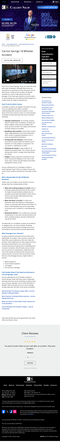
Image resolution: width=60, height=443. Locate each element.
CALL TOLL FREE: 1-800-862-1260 (12, 60)
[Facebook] (3, 411)
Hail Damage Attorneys (48, 137)
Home (4, 2)
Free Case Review (47, 49)
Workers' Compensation (49, 126)
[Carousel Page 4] (32, 357)
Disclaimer (29, 385)
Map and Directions (29, 391)
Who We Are (27, 2)
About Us (11, 385)
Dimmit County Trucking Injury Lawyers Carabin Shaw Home (16, 7)
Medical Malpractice (47, 118)
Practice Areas (15, 2)
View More (30, 363)
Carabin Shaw (16, 436)
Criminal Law (45, 131)
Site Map (46, 385)
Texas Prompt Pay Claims (49, 155)
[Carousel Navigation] (30, 357)
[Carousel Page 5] (34, 357)
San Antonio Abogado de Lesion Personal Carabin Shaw (39, 406)
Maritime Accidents (47, 144)
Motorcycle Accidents (48, 105)
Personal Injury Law (47, 115)
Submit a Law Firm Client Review (30, 368)
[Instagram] (14, 411)
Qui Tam (44, 146)
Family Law (45, 129)
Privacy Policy (38, 385)
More (56, 2)
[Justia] (11, 411)
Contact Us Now (49, 89)
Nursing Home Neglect (48, 120)
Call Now (7, 19)
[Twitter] (7, 411)
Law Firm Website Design (49, 436)
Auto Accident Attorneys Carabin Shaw (12, 406)
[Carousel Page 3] (30, 357)
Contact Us (39, 2)
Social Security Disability (49, 149)
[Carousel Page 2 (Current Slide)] (28, 357)
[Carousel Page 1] (26, 357)
